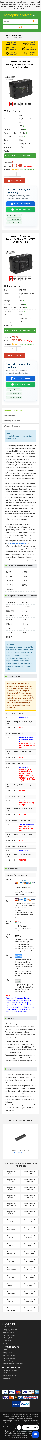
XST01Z (9, 637)
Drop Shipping (9, 1378)
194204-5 (9, 589)
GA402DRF (25, 620)
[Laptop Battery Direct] (20, 16)
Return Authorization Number (13, 1363)
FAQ (5, 1350)
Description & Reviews (13, 410)
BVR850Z (9, 620)
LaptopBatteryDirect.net (23, 1414)
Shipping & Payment (12, 421)
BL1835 (24, 572)
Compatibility (9, 416)
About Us (7, 1327)
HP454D (9, 624)
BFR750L (25, 602)
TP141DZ (9, 633)
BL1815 (24, 581)
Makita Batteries (15, 35)
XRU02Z (25, 585)
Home (6, 35)
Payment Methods (10, 1375)
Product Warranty (10, 1335)
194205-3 (9, 581)
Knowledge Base (9, 1355)
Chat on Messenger (22, 204)
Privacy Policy (8, 1338)
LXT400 (24, 576)
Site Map (7, 1343)
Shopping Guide (9, 1358)
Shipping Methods (10, 1370)
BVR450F (25, 615)
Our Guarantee (9, 1332)
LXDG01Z (25, 624)
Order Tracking (9, 1373)
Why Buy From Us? (10, 1330)
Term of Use (8, 1341)
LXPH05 (9, 628)
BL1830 (8, 572)
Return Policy (8, 1361)
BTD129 (24, 611)
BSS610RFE (26, 607)
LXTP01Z (25, 628)
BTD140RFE (10, 615)
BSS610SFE (10, 611)
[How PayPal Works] (21, 1405)
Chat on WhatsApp (22, 210)
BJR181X (9, 607)
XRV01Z (25, 633)
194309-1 (9, 585)
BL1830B (9, 576)
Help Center (8, 1353)
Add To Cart (15, 180)
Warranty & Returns (12, 426)
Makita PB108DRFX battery (18, 543)
